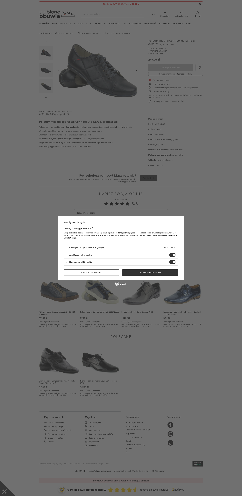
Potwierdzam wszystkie (150, 272)
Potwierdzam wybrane (91, 272)
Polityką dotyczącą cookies (127, 233)
